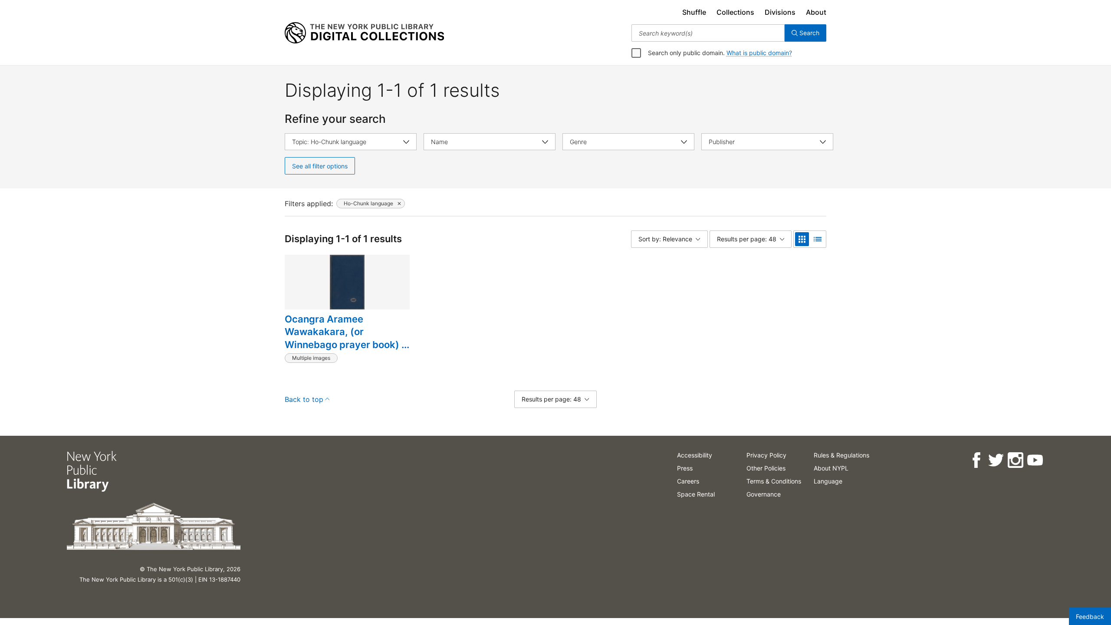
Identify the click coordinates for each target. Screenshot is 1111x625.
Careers (688, 481)
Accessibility (694, 455)
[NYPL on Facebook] (976, 460)
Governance (763, 494)
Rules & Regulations (841, 455)
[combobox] (708, 33)
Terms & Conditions (773, 481)
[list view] (818, 239)
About (816, 12)
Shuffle (694, 12)
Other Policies (766, 468)
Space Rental (696, 494)
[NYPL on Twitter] (995, 460)
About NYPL (831, 468)
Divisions (780, 12)
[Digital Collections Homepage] (364, 33)
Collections (735, 12)
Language (828, 481)
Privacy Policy (766, 455)
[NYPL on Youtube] (1034, 460)
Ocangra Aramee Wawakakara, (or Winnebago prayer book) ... (347, 331)
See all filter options (320, 166)
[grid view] (802, 239)
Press (685, 468)
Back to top (304, 399)
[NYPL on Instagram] (1015, 460)
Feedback (1090, 616)
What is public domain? (759, 52)
